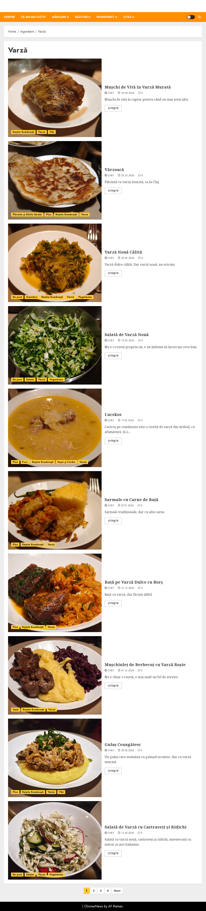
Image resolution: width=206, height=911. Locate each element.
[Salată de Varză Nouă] (55, 345)
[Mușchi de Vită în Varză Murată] (55, 98)
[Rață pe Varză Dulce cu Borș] (55, 593)
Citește (113, 108)
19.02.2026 (128, 340)
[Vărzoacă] (55, 180)
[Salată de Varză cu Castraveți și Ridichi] (55, 840)
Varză (41, 132)
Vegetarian (85, 297)
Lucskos (113, 414)
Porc (25, 462)
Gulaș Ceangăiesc (123, 744)
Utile (127, 17)
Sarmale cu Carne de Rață (131, 499)
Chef (111, 93)
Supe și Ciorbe (66, 462)
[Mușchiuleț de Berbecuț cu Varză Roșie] (55, 675)
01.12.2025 (127, 670)
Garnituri (31, 297)
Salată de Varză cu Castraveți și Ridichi (145, 827)
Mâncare (59, 17)
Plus (48, 214)
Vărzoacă (114, 169)
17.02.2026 (127, 420)
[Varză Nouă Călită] (55, 263)
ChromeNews (93, 906)
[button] (199, 17)
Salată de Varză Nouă (127, 334)
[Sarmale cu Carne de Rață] (55, 510)
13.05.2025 (127, 833)
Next (117, 891)
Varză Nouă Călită (123, 252)
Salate (30, 379)
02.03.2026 (128, 175)
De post (17, 297)
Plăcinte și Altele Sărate (27, 214)
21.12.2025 (127, 588)
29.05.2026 (128, 93)
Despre (9, 17)
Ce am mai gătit (33, 17)
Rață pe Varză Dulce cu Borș (134, 582)
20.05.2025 (127, 750)
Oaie (16, 709)
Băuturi (81, 17)
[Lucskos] (55, 428)
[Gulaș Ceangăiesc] (55, 758)
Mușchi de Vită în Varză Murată (138, 87)
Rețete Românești (23, 132)
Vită (51, 132)
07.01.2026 (127, 505)
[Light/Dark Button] (191, 17)
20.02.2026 (128, 258)
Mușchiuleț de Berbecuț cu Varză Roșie (145, 664)
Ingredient (105, 17)
